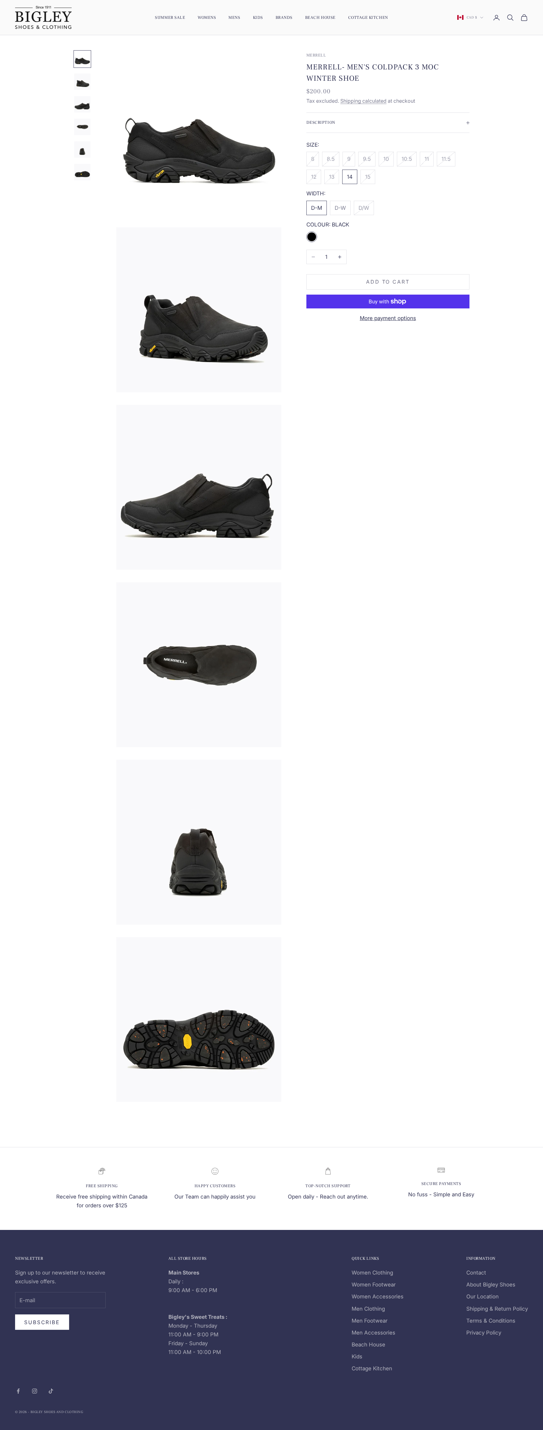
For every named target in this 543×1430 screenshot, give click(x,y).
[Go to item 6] (82, 172)
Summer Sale (170, 17)
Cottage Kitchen (368, 17)
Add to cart (388, 282)
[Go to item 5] (82, 149)
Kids (258, 17)
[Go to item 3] (82, 104)
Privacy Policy (483, 1332)
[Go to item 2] (82, 81)
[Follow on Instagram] (34, 1391)
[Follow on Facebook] (18, 1391)
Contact (476, 1273)
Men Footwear (369, 1321)
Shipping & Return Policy (497, 1309)
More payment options (388, 318)
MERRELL (316, 55)
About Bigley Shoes (490, 1284)
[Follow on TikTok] (51, 1391)
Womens (207, 17)
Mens (234, 17)
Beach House (320, 17)
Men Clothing (368, 1309)
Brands (284, 17)
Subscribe (42, 1322)
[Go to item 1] (82, 59)
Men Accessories (373, 1332)
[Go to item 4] (82, 127)
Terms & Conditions (490, 1321)
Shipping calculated (363, 101)
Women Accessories (377, 1296)
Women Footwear (374, 1284)
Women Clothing (372, 1273)
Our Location (482, 1296)
